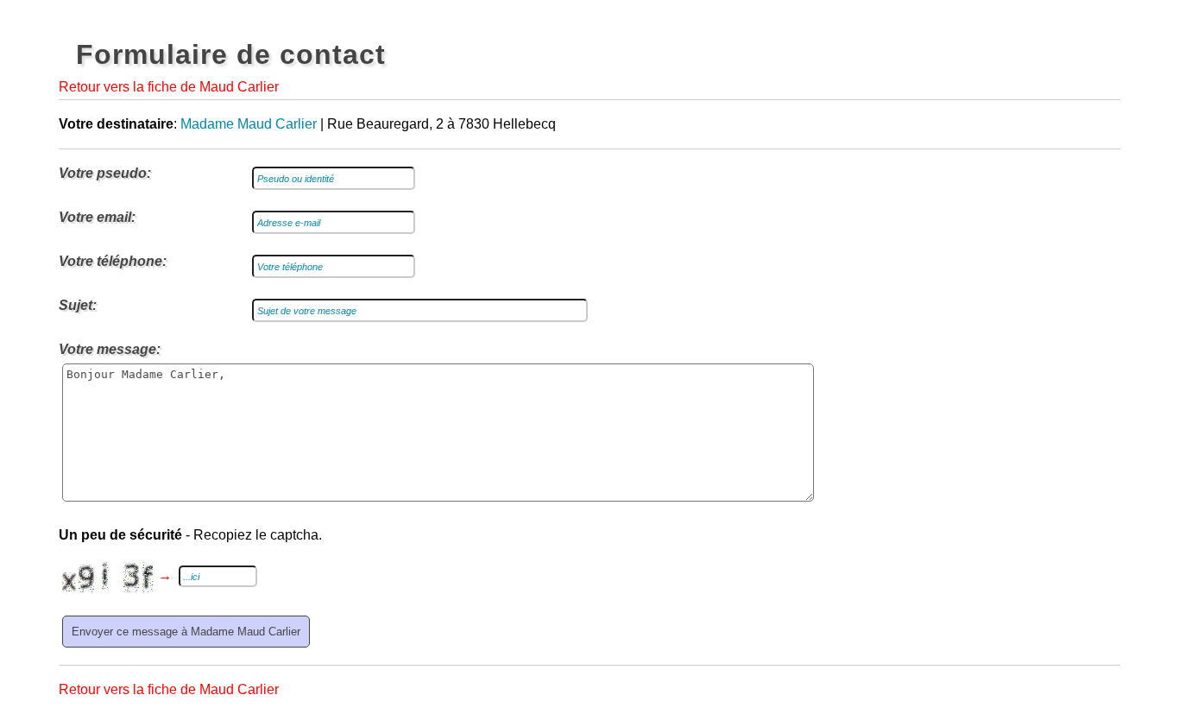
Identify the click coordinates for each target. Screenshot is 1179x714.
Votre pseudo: (105, 173)
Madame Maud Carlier (248, 124)
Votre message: (110, 349)
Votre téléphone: (113, 261)
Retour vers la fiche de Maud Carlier (169, 86)
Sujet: (78, 305)
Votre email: (97, 217)
